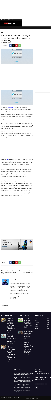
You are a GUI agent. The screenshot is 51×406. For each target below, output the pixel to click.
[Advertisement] (25, 9)
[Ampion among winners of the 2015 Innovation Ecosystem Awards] (20, 344)
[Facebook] (10, 45)
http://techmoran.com (13, 281)
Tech (2, 32)
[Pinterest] (16, 45)
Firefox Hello (10, 107)
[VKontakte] (46, 384)
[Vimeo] (42, 384)
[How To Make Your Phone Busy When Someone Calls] (20, 332)
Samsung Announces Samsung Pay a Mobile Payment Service (26, 271)
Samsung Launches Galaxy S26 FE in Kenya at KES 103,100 (11, 338)
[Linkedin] (11, 298)
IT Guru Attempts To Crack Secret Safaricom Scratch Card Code (28, 323)
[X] (13, 45)
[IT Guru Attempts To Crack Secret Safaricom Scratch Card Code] (20, 320)
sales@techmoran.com (19, 391)
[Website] (18, 298)
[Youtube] (36, 387)
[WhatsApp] (19, 45)
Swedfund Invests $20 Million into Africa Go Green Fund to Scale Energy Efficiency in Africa (11, 324)
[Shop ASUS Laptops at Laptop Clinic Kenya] (17, 244)
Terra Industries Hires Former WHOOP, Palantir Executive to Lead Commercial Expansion (11, 352)
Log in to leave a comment (7, 307)
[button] (48, 27)
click (8, 159)
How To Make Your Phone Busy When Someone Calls (28, 335)
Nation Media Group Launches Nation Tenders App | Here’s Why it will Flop (8, 272)
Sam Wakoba (4, 42)
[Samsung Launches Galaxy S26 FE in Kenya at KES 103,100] (3, 336)
